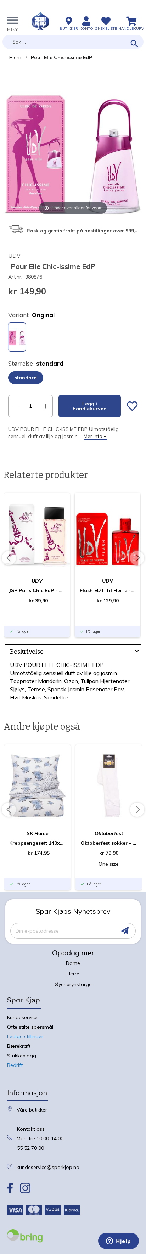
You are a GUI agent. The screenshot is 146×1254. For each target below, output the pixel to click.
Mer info (93, 436)
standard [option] (26, 378)
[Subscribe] (125, 930)
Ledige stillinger (25, 1036)
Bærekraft (18, 1046)
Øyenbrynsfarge (73, 984)
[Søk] (134, 44)
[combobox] (73, 42)
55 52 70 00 (30, 1148)
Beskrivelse (27, 652)
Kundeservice (22, 1017)
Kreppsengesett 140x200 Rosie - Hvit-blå (37, 843)
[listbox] (73, 338)
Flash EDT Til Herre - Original (107, 590)
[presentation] (73, 652)
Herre (73, 974)
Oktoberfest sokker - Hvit (108, 843)
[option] (17, 337)
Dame (73, 963)
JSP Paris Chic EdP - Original (37, 590)
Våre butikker (32, 1110)
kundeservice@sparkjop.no (48, 1167)
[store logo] (40, 21)
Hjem (15, 57)
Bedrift (15, 1065)
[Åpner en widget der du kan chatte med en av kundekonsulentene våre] (118, 1241)
